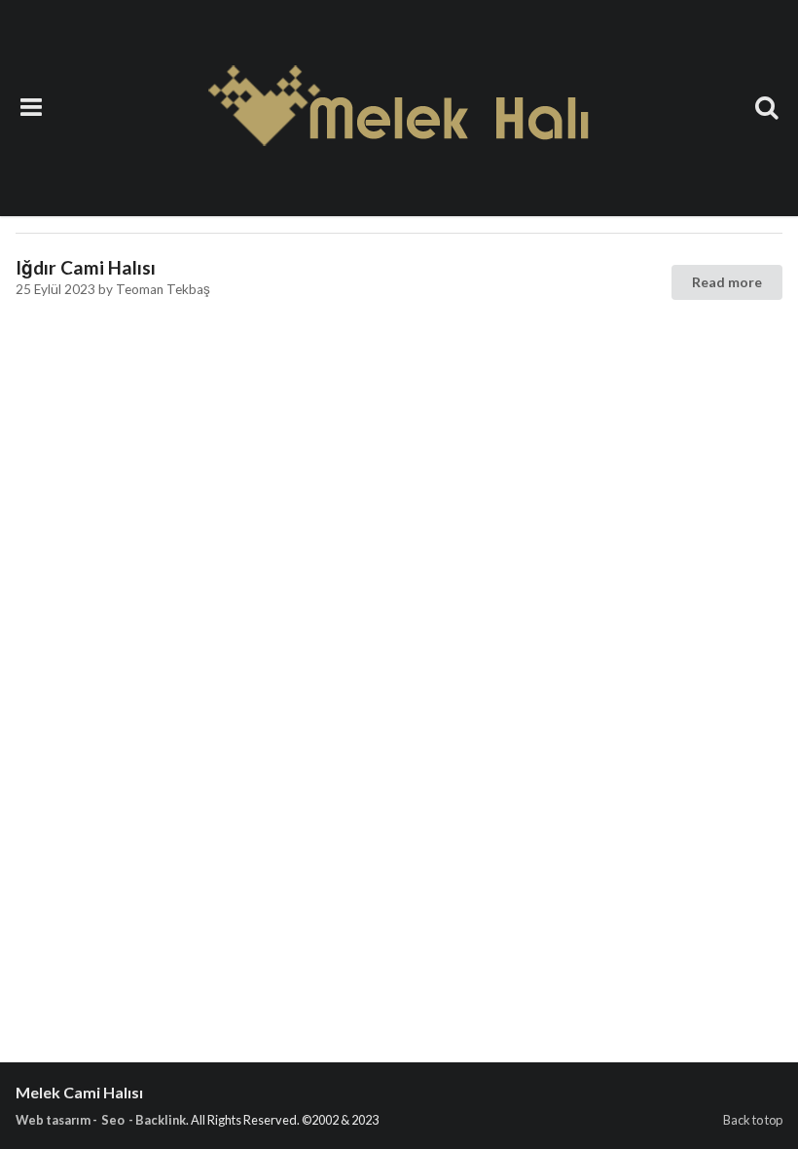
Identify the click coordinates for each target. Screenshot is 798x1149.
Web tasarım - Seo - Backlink (101, 1120)
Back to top (752, 1120)
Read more (727, 282)
